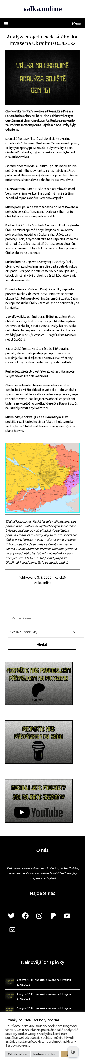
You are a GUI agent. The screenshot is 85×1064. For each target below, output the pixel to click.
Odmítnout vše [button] (17, 1054)
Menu (76, 23)
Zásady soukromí (17, 1045)
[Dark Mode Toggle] (73, 1052)
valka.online (42, 9)
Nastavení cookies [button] (44, 1054)
